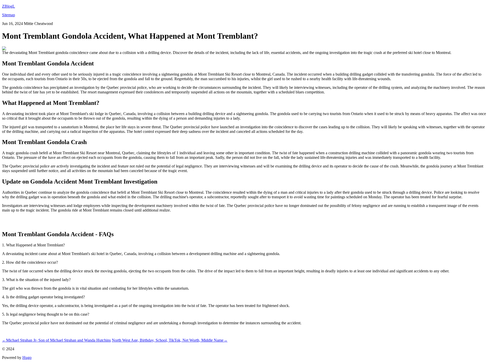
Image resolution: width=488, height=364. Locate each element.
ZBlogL (8, 6)
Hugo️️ (27, 357)
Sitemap (8, 15)
